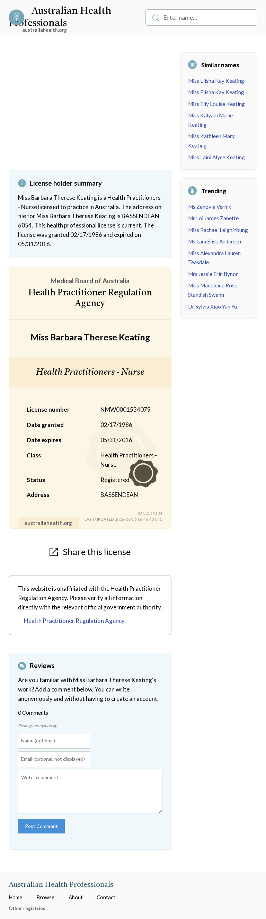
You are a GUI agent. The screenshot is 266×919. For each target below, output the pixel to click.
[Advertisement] (90, 111)
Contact (106, 897)
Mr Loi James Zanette (213, 218)
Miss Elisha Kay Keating (216, 81)
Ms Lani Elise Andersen (214, 241)
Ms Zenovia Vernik (209, 207)
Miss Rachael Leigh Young (218, 230)
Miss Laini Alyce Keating (216, 157)
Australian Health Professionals (61, 885)
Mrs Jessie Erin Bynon (213, 274)
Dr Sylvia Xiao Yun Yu (212, 306)
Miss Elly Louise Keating (216, 104)
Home (15, 897)
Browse (45, 897)
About (76, 897)
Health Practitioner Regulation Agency (74, 620)
